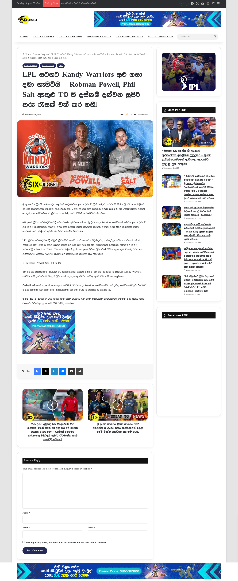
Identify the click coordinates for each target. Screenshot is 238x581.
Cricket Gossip (70, 36)
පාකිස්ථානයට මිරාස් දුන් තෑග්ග (76, 3)
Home (24, 36)
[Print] (79, 371)
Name (26, 513)
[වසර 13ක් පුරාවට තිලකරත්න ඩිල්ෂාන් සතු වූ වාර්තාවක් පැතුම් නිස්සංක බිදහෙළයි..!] (171, 212)
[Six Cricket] (37, 19)
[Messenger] (62, 371)
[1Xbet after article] (85, 332)
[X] (45, 371)
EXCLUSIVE (48, 65)
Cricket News (43, 36)
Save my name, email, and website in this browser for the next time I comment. (66, 542)
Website (91, 528)
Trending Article (129, 36)
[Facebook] (37, 371)
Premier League (99, 36)
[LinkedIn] (54, 371)
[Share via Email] (71, 371)
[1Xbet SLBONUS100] (119, 571)
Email (26, 528)
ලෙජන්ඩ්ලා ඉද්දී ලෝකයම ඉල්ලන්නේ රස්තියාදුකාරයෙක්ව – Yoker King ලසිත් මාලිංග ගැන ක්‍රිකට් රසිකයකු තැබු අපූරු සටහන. (199, 231)
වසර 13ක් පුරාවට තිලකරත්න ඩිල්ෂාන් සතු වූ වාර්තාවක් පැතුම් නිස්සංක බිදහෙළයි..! (199, 211)
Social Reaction (161, 36)
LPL (51, 54)
